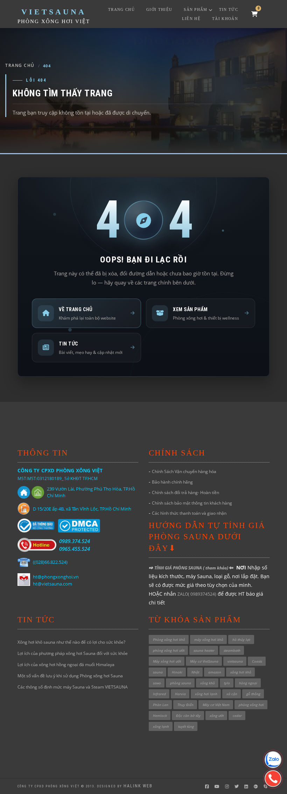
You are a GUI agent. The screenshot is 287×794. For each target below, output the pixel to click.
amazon (214, 672)
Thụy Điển (185, 704)
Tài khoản (225, 18)
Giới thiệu (159, 9)
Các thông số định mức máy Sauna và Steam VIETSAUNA (73, 687)
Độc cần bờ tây (188, 715)
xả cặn (231, 693)
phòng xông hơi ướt (168, 650)
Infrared (159, 693)
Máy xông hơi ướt (167, 661)
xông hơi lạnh (206, 693)
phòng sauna (180, 682)
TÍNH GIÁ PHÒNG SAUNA (178, 568)
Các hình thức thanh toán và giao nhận (189, 513)
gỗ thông (253, 693)
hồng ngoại (248, 682)
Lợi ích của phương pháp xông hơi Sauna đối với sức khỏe (73, 653)
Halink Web (138, 785)
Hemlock (160, 715)
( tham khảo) (216, 568)
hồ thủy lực (241, 639)
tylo (227, 682)
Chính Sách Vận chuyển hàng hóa (184, 471)
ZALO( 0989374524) (196, 594)
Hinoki (177, 672)
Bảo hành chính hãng (172, 482)
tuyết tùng (186, 726)
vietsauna (235, 661)
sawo (157, 682)
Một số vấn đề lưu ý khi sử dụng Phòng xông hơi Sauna (70, 676)
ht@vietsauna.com (52, 584)
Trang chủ (121, 9)
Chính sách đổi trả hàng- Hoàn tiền (185, 492)
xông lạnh (161, 726)
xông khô (207, 682)
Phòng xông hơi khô (169, 639)
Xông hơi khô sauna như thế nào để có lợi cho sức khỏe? (71, 642)
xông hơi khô (240, 672)
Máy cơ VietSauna (204, 661)
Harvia (180, 693)
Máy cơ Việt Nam (216, 704)
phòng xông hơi (251, 704)
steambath (232, 650)
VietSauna (53, 11)
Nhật (195, 672)
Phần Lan (160, 704)
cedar (237, 715)
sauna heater (204, 650)
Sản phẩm (196, 9)
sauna (158, 672)
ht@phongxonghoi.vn (56, 577)
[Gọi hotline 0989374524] (273, 778)
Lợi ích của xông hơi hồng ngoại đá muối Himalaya (66, 665)
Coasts (257, 661)
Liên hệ (191, 18)
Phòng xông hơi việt (54, 21)
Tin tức (228, 9)
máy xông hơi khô (208, 639)
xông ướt (217, 715)
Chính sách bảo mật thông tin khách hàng (192, 503)
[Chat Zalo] (273, 759)
